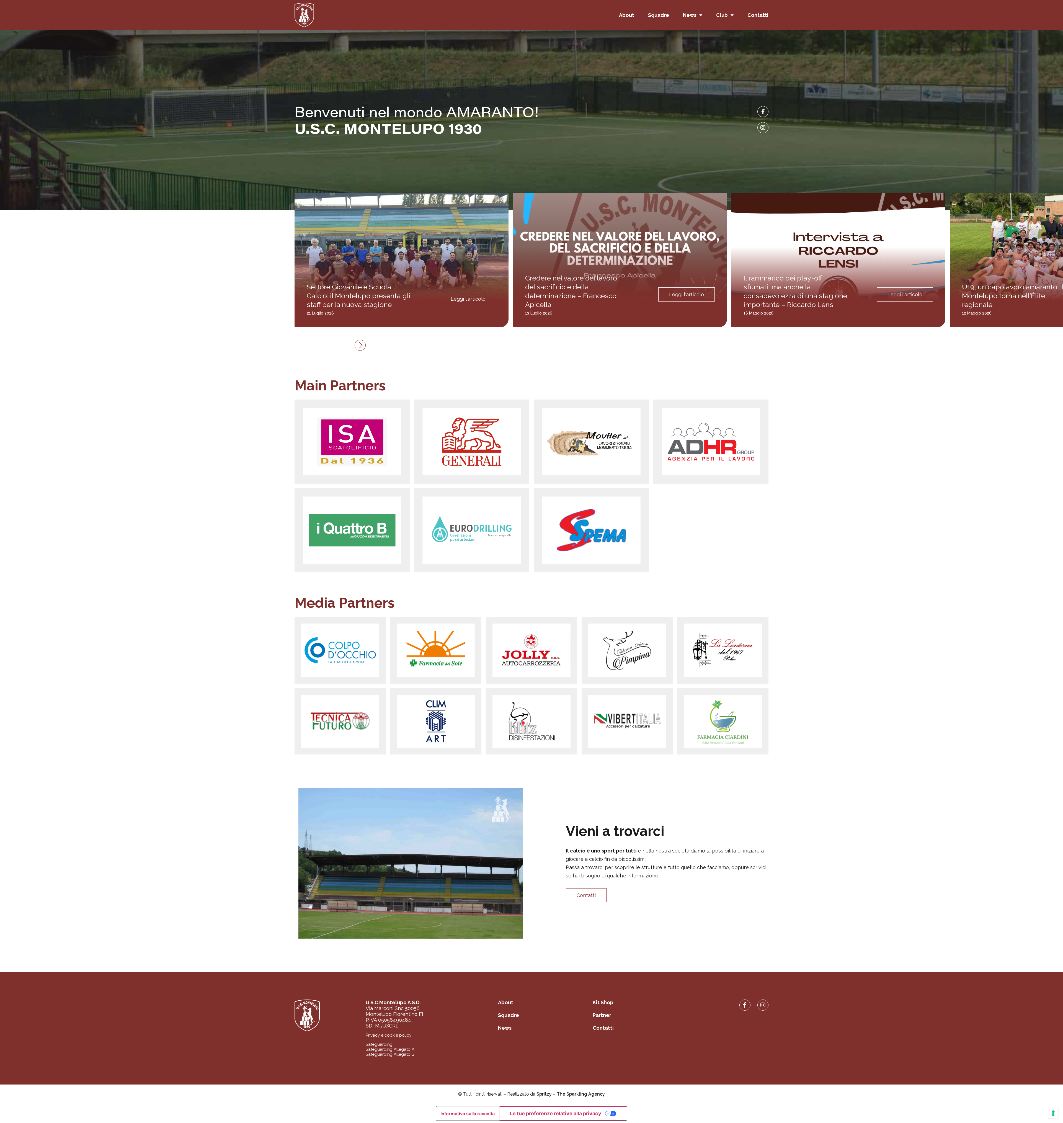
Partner (602, 1015)
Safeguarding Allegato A (390, 1049)
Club (722, 15)
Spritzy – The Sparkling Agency (570, 1094)
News (689, 15)
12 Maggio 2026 (977, 313)
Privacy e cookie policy (388, 1035)
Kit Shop (603, 1002)
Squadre (658, 15)
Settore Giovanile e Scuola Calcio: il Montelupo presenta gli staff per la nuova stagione (359, 296)
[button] (360, 345)
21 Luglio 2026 (320, 313)
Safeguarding (379, 1044)
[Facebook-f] (762, 111)
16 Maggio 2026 (758, 313)
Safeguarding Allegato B (390, 1054)
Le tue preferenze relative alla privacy (555, 1113)
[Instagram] (762, 127)
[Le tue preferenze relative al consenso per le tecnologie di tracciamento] (1053, 1113)
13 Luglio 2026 (538, 313)
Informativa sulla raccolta (467, 1113)
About (626, 15)
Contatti (757, 15)
